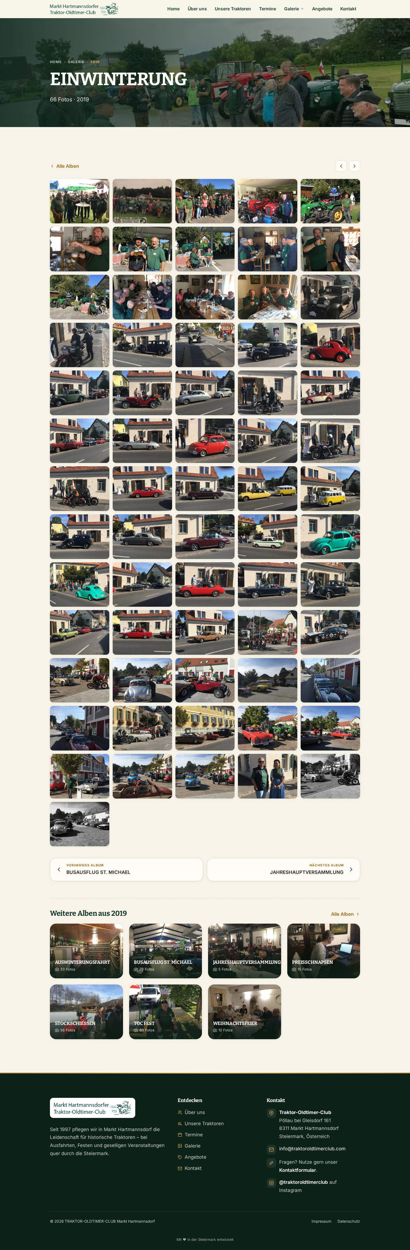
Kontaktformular (297, 1170)
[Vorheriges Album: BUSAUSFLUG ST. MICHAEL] (341, 166)
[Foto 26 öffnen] (79, 441)
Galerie (291, 8)
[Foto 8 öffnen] (205, 249)
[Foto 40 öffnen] (330, 536)
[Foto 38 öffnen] (205, 536)
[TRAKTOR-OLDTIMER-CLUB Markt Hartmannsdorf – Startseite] (84, 9)
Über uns (197, 8)
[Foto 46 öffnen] (79, 632)
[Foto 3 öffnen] (205, 201)
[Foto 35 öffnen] (330, 488)
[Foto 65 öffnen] (330, 776)
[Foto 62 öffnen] (142, 776)
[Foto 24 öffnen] (267, 393)
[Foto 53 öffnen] (205, 680)
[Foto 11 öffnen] (79, 297)
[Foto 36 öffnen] (79, 536)
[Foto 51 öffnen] (79, 680)
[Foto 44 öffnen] (267, 584)
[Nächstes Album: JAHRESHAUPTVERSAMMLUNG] (354, 166)
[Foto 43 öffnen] (205, 584)
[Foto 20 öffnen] (330, 345)
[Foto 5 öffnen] (330, 201)
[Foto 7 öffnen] (142, 249)
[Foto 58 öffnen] (205, 728)
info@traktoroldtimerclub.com (312, 1148)
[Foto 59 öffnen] (267, 728)
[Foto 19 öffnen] (267, 345)
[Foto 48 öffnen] (205, 632)
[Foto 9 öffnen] (267, 249)
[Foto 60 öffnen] (330, 728)
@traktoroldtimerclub (303, 1182)
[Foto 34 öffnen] (267, 488)
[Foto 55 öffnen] (330, 680)
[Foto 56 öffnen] (79, 728)
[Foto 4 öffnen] (267, 201)
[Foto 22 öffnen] (142, 393)
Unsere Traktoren (233, 8)
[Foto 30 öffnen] (330, 441)
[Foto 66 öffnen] (79, 824)
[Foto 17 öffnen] (142, 345)
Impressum (321, 1221)
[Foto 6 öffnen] (79, 249)
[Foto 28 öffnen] (205, 441)
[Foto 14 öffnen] (267, 297)
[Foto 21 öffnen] (79, 393)
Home (173, 8)
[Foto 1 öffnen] (79, 201)
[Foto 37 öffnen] (142, 536)
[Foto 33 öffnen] (205, 488)
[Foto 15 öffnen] (330, 297)
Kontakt (348, 8)
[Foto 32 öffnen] (142, 488)
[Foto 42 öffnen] (142, 584)
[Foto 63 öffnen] (205, 776)
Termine (267, 8)
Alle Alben (67, 166)
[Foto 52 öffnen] (142, 680)
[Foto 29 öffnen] (267, 441)
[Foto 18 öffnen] (205, 345)
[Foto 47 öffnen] (142, 632)
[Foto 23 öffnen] (205, 393)
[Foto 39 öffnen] (267, 536)
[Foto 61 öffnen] (79, 776)
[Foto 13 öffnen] (205, 297)
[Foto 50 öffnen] (330, 632)
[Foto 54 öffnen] (267, 680)
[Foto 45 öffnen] (330, 584)
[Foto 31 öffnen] (79, 488)
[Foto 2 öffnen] (142, 201)
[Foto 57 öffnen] (142, 728)
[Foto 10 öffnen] (330, 249)
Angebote (322, 8)
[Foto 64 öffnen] (267, 776)
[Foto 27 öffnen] (142, 441)
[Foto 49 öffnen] (267, 632)
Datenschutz (348, 1221)
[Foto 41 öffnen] (79, 584)
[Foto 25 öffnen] (330, 393)
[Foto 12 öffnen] (142, 297)
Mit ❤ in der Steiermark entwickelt (205, 1239)
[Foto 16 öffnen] (79, 345)
